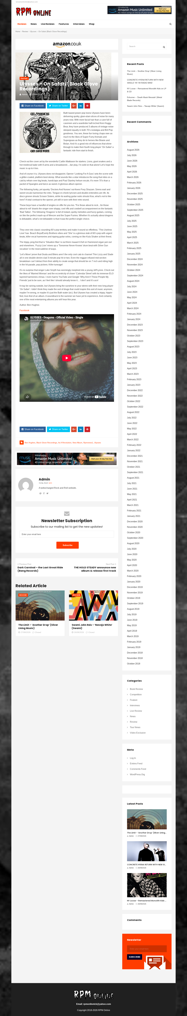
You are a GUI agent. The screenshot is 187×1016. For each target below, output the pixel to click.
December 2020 (135, 521)
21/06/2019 (37, 94)
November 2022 (135, 396)
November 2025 (135, 199)
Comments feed (138, 769)
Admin (25, 94)
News (34, 24)
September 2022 (135, 407)
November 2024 (135, 264)
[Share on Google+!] (74, 106)
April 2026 (132, 172)
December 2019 (135, 587)
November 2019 (135, 592)
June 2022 (132, 423)
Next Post (110, 564)
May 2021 (132, 494)
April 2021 (132, 500)
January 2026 (133, 188)
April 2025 (132, 237)
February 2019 (134, 642)
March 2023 (133, 374)
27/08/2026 (26, 632)
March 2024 (133, 308)
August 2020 (133, 543)
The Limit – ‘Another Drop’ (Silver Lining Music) (144, 72)
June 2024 (132, 292)
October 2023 (133, 336)
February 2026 (134, 182)
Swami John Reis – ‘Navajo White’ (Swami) (145, 106)
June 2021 (132, 489)
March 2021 (133, 505)
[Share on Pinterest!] (87, 106)
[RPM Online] (33, 12)
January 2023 (133, 385)
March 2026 (133, 177)
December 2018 (135, 653)
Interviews (79, 24)
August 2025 (133, 215)
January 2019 (133, 647)
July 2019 (131, 614)
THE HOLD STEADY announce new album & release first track (95, 569)
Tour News (135, 727)
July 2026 (131, 155)
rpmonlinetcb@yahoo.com (28, 2)
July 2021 (131, 483)
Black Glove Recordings (46, 443)
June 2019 (132, 620)
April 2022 (132, 434)
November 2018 (135, 658)
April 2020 (132, 565)
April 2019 (132, 631)
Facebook (24, 310)
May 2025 (132, 232)
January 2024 (133, 319)
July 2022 (131, 418)
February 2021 (134, 510)
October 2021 (133, 467)
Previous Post (25, 564)
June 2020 (132, 554)
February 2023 (134, 379)
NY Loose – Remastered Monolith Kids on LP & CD (146, 90)
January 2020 (133, 581)
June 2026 (132, 161)
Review (25, 31)
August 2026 (133, 150)
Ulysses (97, 443)
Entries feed (136, 763)
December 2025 (135, 193)
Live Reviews (47, 24)
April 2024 (132, 303)
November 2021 (135, 461)
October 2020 (133, 532)
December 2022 (135, 390)
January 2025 (133, 254)
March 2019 (133, 636)
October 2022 (133, 401)
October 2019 (133, 598)
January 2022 (133, 450)
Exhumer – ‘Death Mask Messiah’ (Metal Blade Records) (144, 98)
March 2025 (133, 243)
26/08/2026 (79, 632)
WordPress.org (137, 774)
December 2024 (135, 259)
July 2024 (131, 286)
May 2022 (132, 428)
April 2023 (132, 368)
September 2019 (135, 603)
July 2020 (131, 549)
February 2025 (134, 248)
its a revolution (64, 443)
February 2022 (134, 445)
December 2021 (135, 456)
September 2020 (135, 538)
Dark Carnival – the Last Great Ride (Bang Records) (40, 569)
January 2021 (133, 516)
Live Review (136, 711)
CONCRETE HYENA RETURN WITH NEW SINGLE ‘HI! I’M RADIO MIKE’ (145, 81)
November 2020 (135, 527)
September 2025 (135, 210)
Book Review (136, 689)
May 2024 (132, 297)
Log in (133, 758)
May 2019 (132, 625)
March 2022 (133, 439)
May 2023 (132, 363)
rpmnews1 (88, 443)
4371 (50, 483)
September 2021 (135, 472)
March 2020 (133, 571)
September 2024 (135, 275)
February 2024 (134, 314)
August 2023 (133, 346)
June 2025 (132, 226)
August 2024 (133, 281)
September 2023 (135, 341)
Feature (133, 700)
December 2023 (135, 325)
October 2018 (133, 663)
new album (77, 443)
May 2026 (132, 166)
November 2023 (135, 330)
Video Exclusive (138, 733)
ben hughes (30, 443)
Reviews (22, 24)
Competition (136, 694)
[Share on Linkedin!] (80, 106)
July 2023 (131, 352)
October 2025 (133, 204)
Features (64, 24)
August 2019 (133, 609)
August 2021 (133, 478)
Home (17, 31)
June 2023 (132, 357)
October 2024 (133, 270)
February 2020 (134, 576)
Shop (91, 24)
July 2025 (131, 221)
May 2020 (132, 560)
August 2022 (133, 412)
